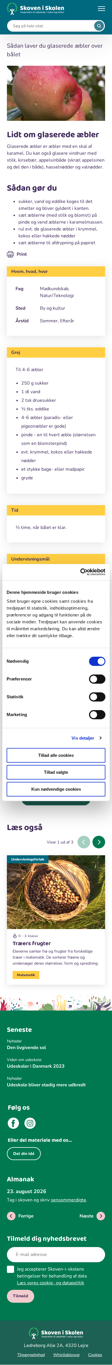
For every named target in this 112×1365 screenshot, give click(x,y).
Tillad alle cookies (56, 755)
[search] (99, 26)
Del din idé (23, 1153)
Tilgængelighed (31, 1355)
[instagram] (30, 1124)
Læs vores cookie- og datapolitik (50, 1283)
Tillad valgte (56, 772)
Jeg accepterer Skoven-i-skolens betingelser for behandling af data (52, 1276)
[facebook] (13, 1124)
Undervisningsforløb (27, 859)
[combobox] (51, 26)
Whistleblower (66, 1355)
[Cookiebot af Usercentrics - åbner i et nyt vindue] (80, 572)
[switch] (97, 679)
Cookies (95, 1355)
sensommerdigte (68, 1200)
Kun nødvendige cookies (56, 789)
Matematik (26, 975)
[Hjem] (35, 9)
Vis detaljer (83, 738)
